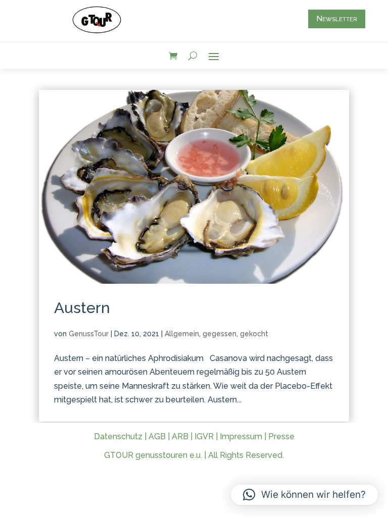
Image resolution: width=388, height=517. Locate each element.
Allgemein (182, 334)
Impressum (241, 436)
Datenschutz (118, 436)
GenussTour (89, 334)
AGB (157, 436)
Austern (82, 308)
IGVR (204, 436)
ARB (180, 436)
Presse (281, 436)
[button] (304, 495)
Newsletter (336, 18)
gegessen (219, 334)
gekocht (254, 334)
